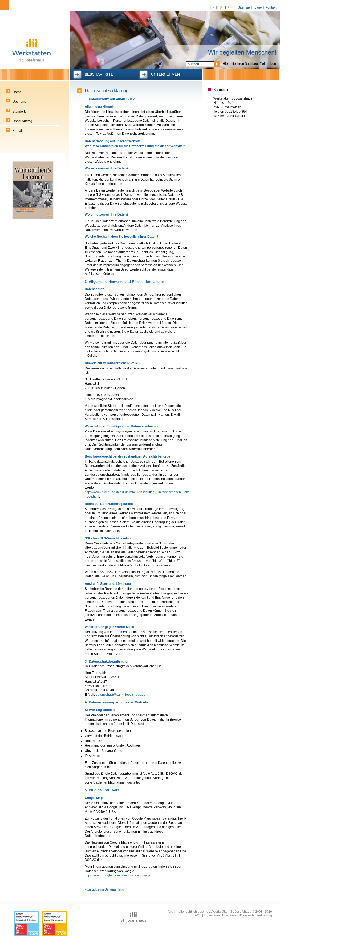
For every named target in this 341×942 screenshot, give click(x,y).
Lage (258, 7)
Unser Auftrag (22, 121)
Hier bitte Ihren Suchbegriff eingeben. (250, 63)
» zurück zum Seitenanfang (104, 889)
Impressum (212, 915)
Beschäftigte (99, 75)
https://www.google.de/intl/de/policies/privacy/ (117, 875)
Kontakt (270, 7)
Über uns (19, 102)
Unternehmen (165, 75)
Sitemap (244, 7)
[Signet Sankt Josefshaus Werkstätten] (32, 44)
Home (17, 92)
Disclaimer (230, 915)
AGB (198, 915)
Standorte (20, 111)
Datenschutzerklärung (256, 915)
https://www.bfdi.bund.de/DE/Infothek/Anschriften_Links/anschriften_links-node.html (137, 494)
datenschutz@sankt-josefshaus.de (120, 694)
